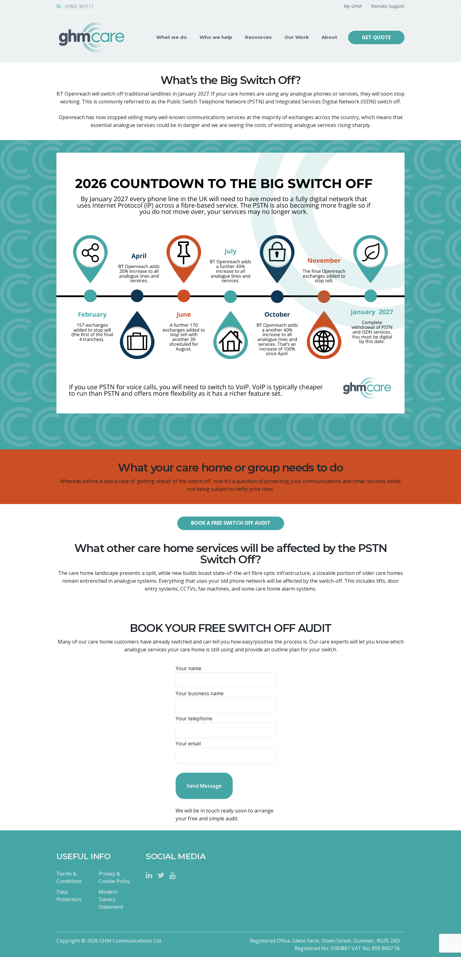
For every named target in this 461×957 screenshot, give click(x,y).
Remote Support (388, 6)
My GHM (353, 6)
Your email (188, 743)
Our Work (296, 37)
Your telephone (194, 718)
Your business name (200, 693)
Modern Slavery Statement (111, 899)
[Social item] (149, 875)
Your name (188, 668)
